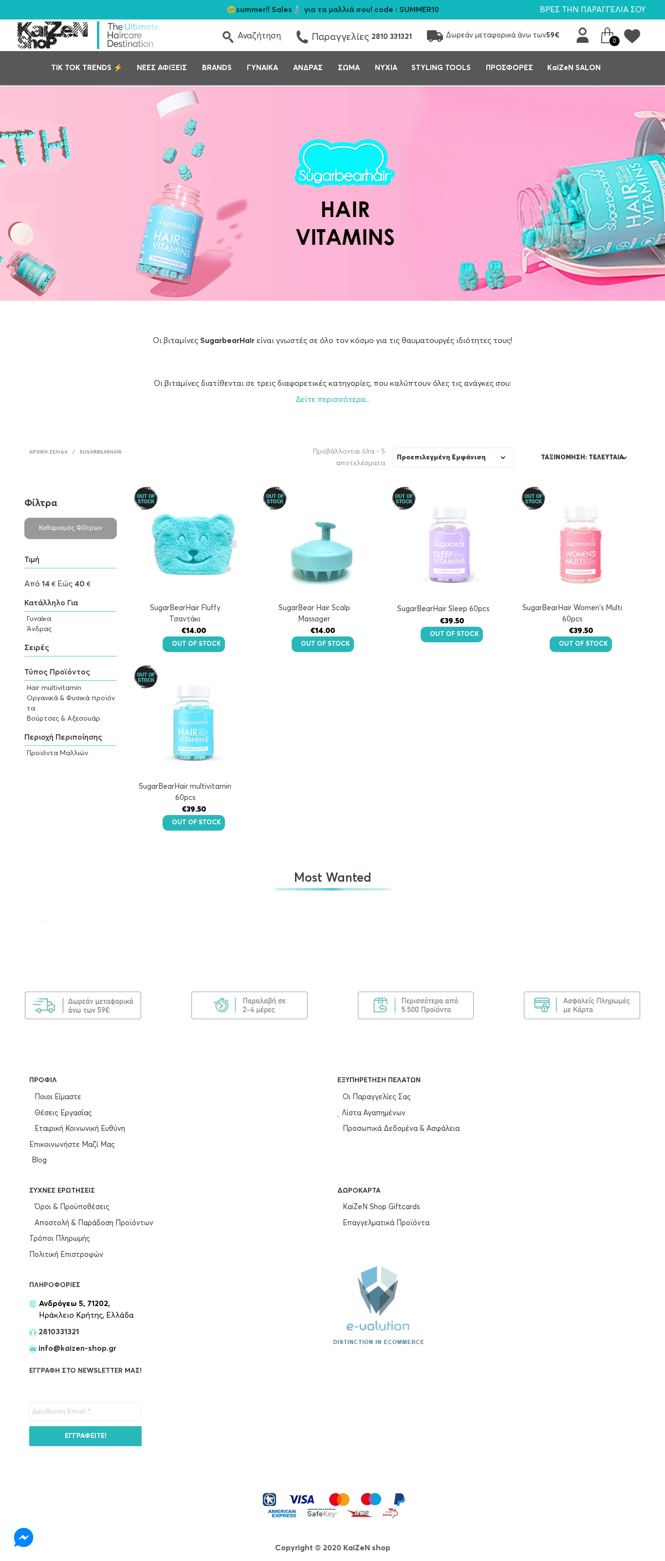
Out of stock (196, 644)
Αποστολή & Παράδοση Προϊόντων (93, 1223)
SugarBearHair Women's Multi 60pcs (572, 613)
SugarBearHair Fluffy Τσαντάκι (185, 613)
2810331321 (58, 1332)
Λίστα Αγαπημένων (373, 1113)
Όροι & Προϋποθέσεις (71, 1207)
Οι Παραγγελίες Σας (376, 1097)
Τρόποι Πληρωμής (59, 1238)
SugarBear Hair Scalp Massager (314, 613)
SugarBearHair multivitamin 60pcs (185, 792)
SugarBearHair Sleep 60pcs (443, 609)
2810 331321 (391, 36)
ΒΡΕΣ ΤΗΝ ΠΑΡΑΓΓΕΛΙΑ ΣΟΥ (593, 10)
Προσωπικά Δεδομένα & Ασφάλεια (400, 1128)
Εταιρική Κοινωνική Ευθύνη (79, 1128)
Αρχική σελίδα (48, 452)
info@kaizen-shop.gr (77, 1348)
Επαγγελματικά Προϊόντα (385, 1223)
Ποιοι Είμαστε (57, 1097)
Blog (39, 1160)
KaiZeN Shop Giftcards (380, 1207)
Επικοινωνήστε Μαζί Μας (72, 1144)
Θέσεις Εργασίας (62, 1113)
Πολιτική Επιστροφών (66, 1254)
